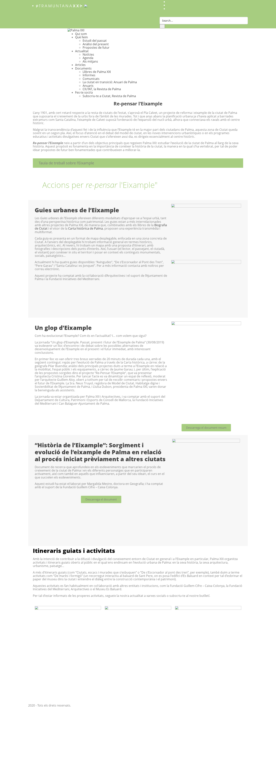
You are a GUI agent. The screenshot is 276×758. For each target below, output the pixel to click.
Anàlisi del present (96, 44)
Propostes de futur (96, 47)
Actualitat (82, 51)
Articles (80, 65)
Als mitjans (90, 61)
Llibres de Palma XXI (97, 72)
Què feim (81, 37)
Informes (89, 75)
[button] (138, 163)
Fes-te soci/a (84, 92)
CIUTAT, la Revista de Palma (102, 89)
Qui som (81, 34)
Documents (83, 68)
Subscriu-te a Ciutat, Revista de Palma (109, 96)
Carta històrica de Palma (85, 228)
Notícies (88, 54)
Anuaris (88, 86)
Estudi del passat (95, 41)
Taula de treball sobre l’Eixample (66, 163)
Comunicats (91, 79)
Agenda (88, 58)
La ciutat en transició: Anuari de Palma (110, 82)
